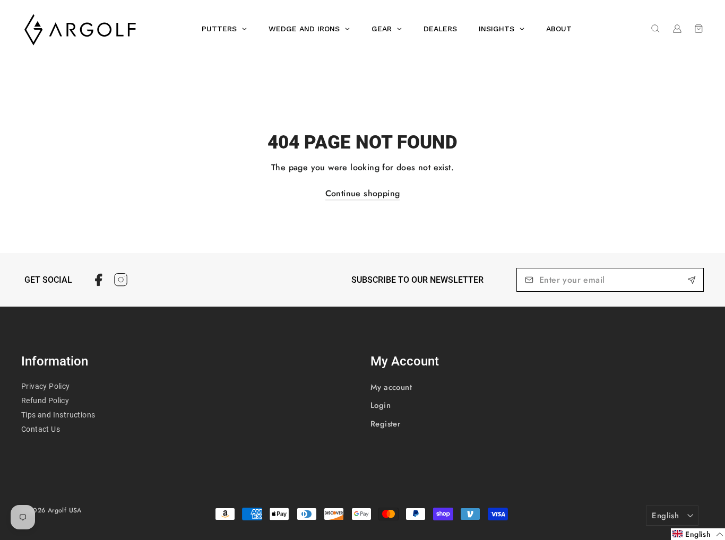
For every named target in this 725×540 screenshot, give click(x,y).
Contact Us (40, 429)
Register (385, 424)
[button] (698, 534)
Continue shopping (362, 193)
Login (380, 405)
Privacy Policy (45, 386)
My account (391, 387)
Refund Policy (45, 400)
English (665, 515)
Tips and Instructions (58, 415)
